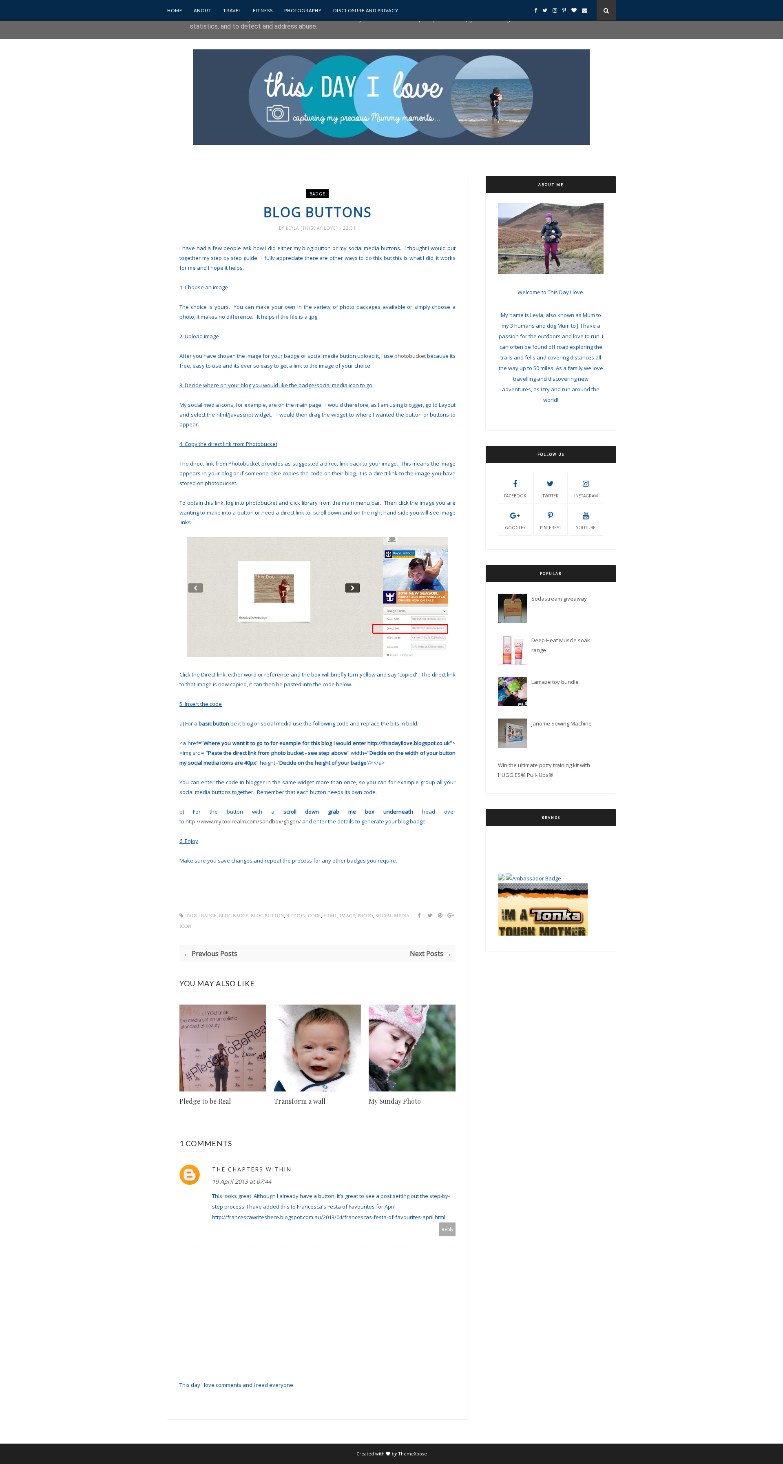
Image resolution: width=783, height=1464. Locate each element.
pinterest (550, 527)
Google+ (515, 527)
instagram (586, 496)
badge (317, 194)
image (347, 916)
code (314, 916)
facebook (515, 496)
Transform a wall (299, 1101)
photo (365, 916)
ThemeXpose (412, 1454)
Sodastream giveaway (559, 598)
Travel (232, 10)
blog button (267, 916)
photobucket (410, 355)
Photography (303, 10)
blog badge (233, 916)
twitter (550, 496)
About (203, 10)
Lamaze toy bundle (555, 681)
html (330, 916)
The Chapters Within (252, 1169)
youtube (585, 527)
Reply (447, 1229)
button (295, 916)
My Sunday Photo (395, 1101)
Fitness (263, 10)
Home (174, 10)
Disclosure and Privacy (365, 10)
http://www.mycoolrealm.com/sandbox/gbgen (243, 821)
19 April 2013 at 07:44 (241, 1181)
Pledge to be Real (205, 1101)
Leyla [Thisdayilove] (313, 228)
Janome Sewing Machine (561, 723)
